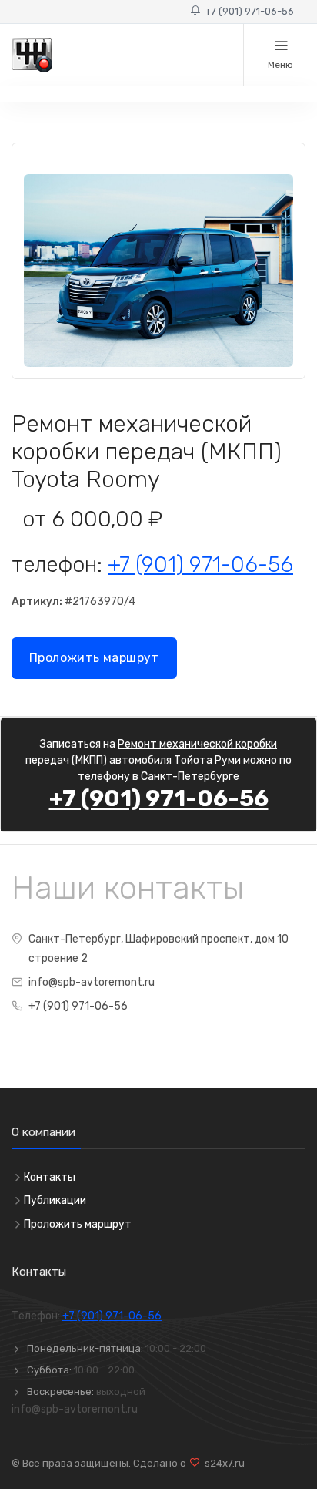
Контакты (49, 1177)
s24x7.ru (222, 1463)
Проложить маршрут (94, 657)
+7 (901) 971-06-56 (247, 11)
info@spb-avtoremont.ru (91, 982)
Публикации (55, 1200)
